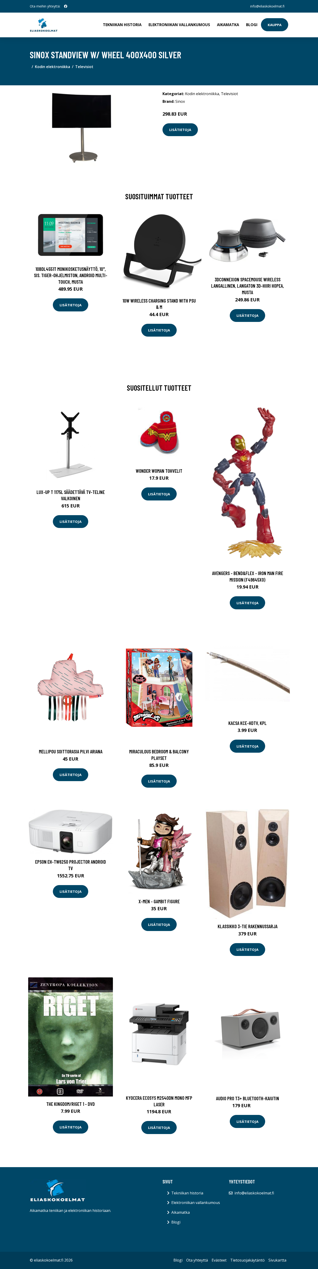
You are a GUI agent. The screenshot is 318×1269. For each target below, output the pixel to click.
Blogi (251, 24)
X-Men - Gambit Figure (159, 901)
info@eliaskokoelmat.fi (267, 6)
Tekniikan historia (122, 24)
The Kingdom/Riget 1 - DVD (70, 1104)
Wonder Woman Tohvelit (159, 471)
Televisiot (84, 66)
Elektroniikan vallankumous (179, 24)
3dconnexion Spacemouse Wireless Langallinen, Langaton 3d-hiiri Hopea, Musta (247, 285)
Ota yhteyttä (197, 1260)
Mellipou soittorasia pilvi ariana (70, 751)
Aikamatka (228, 24)
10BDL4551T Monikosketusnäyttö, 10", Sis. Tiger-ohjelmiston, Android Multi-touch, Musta (70, 275)
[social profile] (65, 6)
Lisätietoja (180, 129)
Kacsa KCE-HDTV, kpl (247, 723)
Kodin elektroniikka (52, 66)
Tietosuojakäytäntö (247, 1260)
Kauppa (274, 24)
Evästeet (219, 1260)
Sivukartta (277, 1260)
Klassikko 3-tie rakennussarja (247, 926)
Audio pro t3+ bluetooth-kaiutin (247, 1098)
